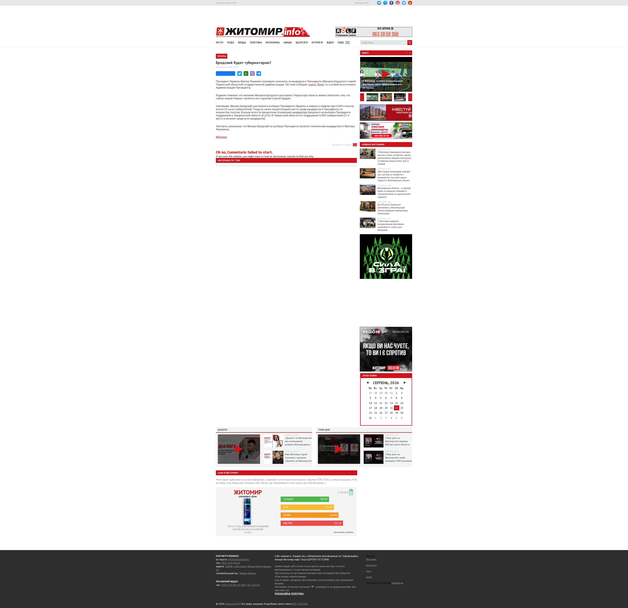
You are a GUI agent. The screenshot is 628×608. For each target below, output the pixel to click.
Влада (242, 42)
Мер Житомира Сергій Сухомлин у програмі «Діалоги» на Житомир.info (298, 457)
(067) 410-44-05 (231, 562)
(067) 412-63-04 (250, 585)
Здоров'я (302, 42)
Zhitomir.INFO (233, 603)
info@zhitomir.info (238, 559)
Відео (365, 52)
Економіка (273, 42)
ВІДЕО (330, 42)
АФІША (288, 42)
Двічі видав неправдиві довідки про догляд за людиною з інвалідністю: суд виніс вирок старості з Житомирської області (394, 176)
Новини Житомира (373, 144)
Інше (341, 42)
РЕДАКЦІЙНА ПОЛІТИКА (289, 593)
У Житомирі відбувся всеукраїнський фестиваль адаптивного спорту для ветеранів (391, 225)
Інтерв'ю (317, 42)
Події (231, 42)
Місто (220, 42)
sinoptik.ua (397, 582)
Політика (256, 42)
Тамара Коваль (247, 573)
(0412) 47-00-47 (231, 585)
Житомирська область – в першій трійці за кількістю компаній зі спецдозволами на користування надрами (394, 192)
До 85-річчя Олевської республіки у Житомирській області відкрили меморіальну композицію (393, 209)
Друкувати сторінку (341, 144)
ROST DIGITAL (300, 603)
